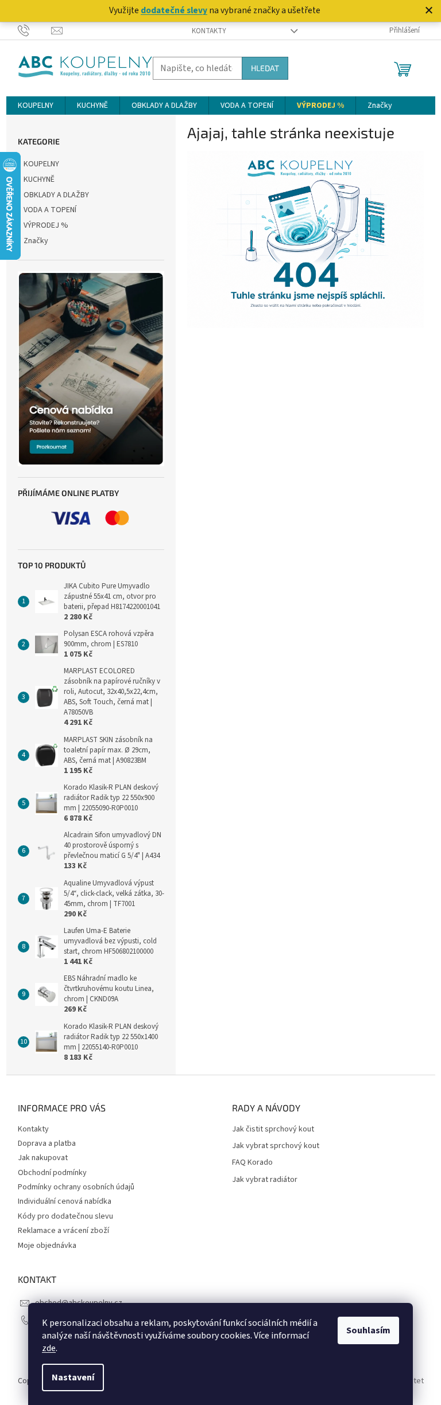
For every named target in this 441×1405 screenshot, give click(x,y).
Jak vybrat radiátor (264, 1179)
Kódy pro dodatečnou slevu (65, 1216)
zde (49, 1348)
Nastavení (73, 1377)
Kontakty (209, 31)
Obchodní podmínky (52, 1172)
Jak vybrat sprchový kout (275, 1146)
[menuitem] (35, 105)
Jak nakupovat (43, 1158)
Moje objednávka (47, 1245)
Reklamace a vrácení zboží (63, 1230)
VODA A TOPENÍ (50, 210)
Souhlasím (368, 1330)
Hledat (265, 68)
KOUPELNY (41, 164)
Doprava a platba (47, 1143)
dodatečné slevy (174, 10)
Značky (36, 241)
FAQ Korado (252, 1162)
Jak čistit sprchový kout (273, 1129)
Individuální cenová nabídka (64, 1201)
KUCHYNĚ (39, 179)
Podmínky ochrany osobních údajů (76, 1187)
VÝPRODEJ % (46, 225)
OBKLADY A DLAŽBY (56, 195)
